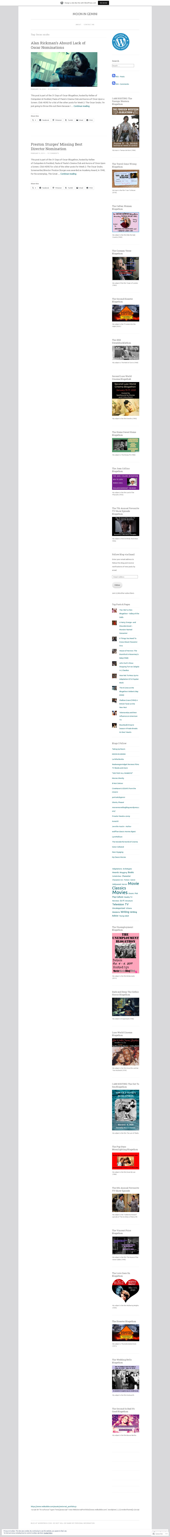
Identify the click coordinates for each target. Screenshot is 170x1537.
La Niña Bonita (118, 759)
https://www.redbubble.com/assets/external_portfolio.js (53, 1506)
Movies (120, 892)
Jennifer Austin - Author (121, 826)
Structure (129, 901)
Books (131, 872)
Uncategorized (118, 908)
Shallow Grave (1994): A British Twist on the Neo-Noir (128, 703)
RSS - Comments (122, 84)
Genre (132, 880)
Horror (124, 884)
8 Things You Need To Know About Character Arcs (128, 642)
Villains (129, 908)
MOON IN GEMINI (85, 14)
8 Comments (53, 89)
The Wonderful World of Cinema (125, 842)
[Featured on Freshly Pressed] (120, 50)
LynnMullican (117, 837)
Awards (115, 872)
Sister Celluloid (118, 847)
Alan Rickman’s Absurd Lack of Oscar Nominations (58, 45)
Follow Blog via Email (123, 554)
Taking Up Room (118, 749)
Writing (125, 911)
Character (126, 876)
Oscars (131, 893)
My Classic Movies (119, 857)
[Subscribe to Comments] (113, 84)
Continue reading (82, 106)
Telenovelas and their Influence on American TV (128, 716)
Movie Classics (125, 885)
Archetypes (127, 869)
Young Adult (124, 916)
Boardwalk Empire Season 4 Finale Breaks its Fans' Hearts (128, 728)
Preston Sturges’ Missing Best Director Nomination (56, 146)
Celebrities (116, 876)
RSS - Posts (120, 77)
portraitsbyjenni (118, 797)
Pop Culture (117, 897)
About (78, 24)
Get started (103, 3)
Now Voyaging (117, 852)
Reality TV (128, 897)
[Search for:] (123, 66)
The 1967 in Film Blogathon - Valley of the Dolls (129, 613)
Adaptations (117, 869)
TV (127, 904)
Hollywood (116, 884)
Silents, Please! (118, 802)
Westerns (116, 912)
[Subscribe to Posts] (113, 77)
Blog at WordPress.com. (41, 1523)
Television (118, 904)
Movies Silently (118, 778)
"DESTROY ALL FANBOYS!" (122, 773)
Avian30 (115, 821)
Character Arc (117, 880)
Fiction (127, 880)
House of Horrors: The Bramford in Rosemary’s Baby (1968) (129, 654)
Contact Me (89, 24)
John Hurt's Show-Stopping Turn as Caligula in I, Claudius (129, 666)
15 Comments (53, 153)
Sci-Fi (122, 901)
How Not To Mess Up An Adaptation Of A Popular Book (129, 679)
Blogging (123, 872)
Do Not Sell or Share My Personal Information (74, 1523)
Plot (136, 893)
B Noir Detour (117, 783)
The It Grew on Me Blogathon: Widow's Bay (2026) (128, 691)
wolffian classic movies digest (124, 831)
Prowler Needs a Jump (121, 816)
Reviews (115, 901)
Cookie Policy (48, 1533)
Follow (117, 585)
